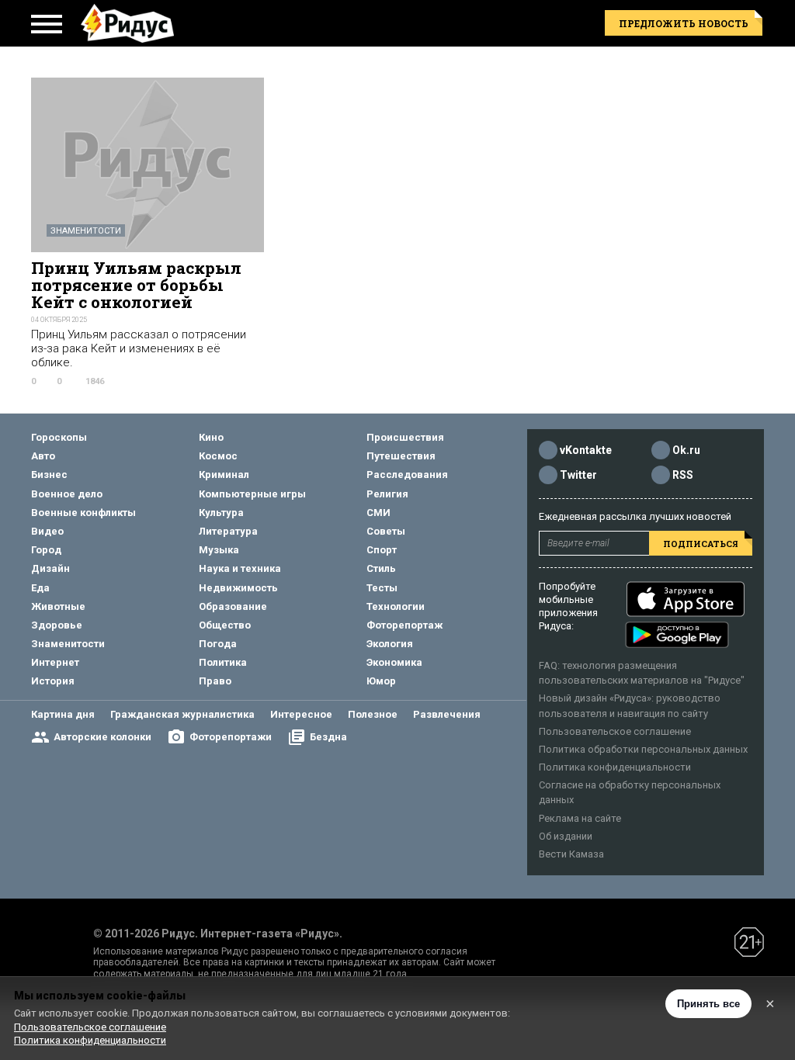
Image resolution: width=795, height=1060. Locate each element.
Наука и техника (240, 568)
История (53, 681)
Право (215, 681)
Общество (225, 625)
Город (46, 550)
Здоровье (56, 625)
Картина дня (63, 714)
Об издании (565, 836)
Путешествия (401, 456)
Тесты (382, 588)
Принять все (708, 1004)
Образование (233, 606)
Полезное (373, 714)
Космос (218, 456)
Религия (387, 494)
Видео (47, 531)
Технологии (395, 606)
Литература (228, 531)
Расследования (407, 474)
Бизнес (49, 474)
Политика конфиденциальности (615, 767)
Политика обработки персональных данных (643, 749)
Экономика (394, 662)
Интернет (55, 662)
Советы (385, 531)
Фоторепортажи (230, 737)
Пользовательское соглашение (615, 731)
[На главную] (127, 23)
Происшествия (405, 437)
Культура (221, 512)
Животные (58, 606)
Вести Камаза (571, 854)
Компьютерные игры (252, 494)
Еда (40, 588)
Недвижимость (238, 588)
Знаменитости (85, 231)
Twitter (578, 475)
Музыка (219, 550)
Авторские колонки (102, 737)
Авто (43, 456)
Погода (218, 644)
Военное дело (66, 494)
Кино (211, 437)
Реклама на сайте (580, 818)
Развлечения (447, 714)
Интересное (301, 714)
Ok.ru (686, 450)
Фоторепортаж (404, 625)
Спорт (381, 550)
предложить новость (683, 23)
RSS (682, 475)
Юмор (381, 681)
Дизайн (50, 568)
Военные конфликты (83, 512)
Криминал (224, 474)
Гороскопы (59, 437)
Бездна (328, 737)
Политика (223, 662)
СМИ (378, 512)
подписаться (700, 543)
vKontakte (586, 450)
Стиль (381, 568)
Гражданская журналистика (182, 714)
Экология (389, 644)
